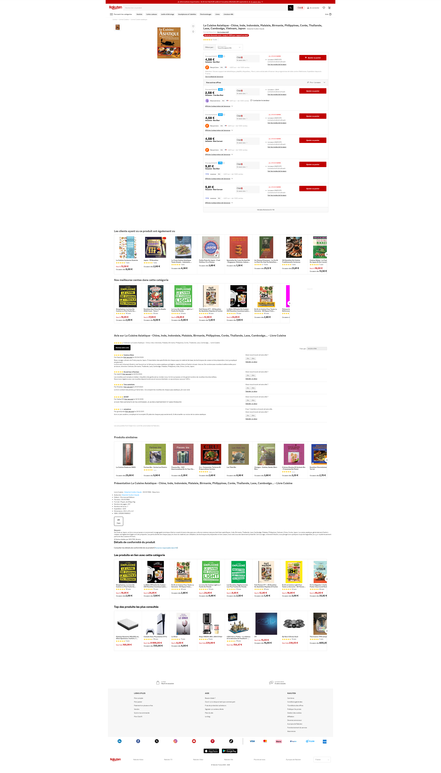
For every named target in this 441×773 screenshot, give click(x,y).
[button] (257, 1)
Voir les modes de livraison (277, 64)
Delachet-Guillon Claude (133, 492)
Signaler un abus (251, 362)
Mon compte (138, 698)
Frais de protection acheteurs (215, 705)
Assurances (291, 731)
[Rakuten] (115, 8)
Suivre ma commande (142, 713)
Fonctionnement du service (297, 727)
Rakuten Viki (228, 759)
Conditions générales (294, 702)
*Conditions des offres (295, 705)
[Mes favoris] (324, 8)
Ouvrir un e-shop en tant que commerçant (220, 702)
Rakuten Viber (198, 759)
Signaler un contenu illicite (214, 709)
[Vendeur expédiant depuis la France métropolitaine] (227, 100)
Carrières (290, 698)
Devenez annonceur (294, 720)
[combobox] (205, 8)
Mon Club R (138, 716)
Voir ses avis (128, 357)
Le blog (207, 716)
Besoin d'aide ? (210, 698)
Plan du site (209, 713)
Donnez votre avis (122, 348)
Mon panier (138, 702)
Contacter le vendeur (261, 100)
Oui (248, 358)
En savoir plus (241, 60)
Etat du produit (222, 46)
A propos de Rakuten (294, 724)
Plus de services (259, 759)
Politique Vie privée (294, 709)
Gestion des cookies (294, 713)
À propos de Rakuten (293, 759)
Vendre (136, 709)
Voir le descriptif (223, 32)
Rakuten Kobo (138, 759)
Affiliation (290, 716)
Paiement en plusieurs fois (143, 705)
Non (253, 358)
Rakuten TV (168, 759)
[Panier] (329, 8)
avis (215, 40)
